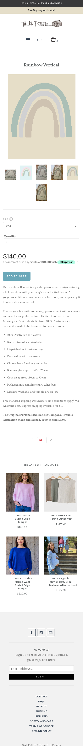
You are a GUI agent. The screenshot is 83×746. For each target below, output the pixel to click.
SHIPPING (41, 711)
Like (32, 440)
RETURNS (42, 716)
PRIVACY (41, 706)
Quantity (10, 236)
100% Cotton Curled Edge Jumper (22, 519)
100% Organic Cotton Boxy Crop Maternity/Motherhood (63, 582)
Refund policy (42, 731)
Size (5, 218)
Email (50, 440)
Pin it (40, 440)
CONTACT (41, 696)
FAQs (41, 701)
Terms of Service (41, 726)
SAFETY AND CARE (41, 721)
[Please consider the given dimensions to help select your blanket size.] (11, 219)
